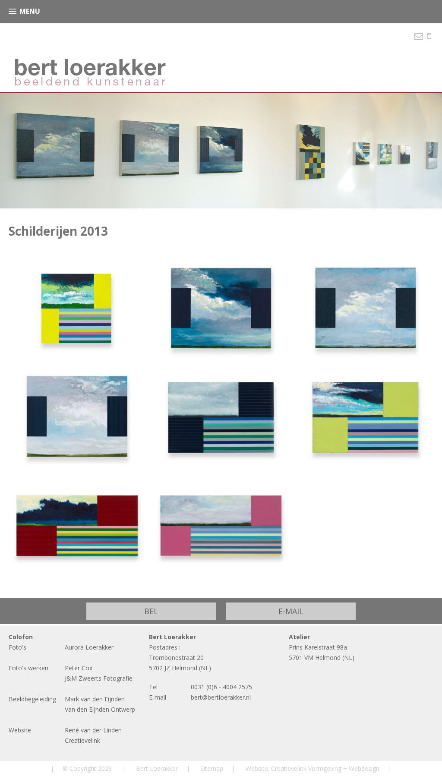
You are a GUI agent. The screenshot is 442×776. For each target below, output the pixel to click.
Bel (151, 611)
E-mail (290, 611)
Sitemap (211, 768)
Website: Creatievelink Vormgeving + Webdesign (312, 768)
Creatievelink (82, 740)
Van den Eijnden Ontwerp (100, 709)
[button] (24, 11)
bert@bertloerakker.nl (221, 697)
